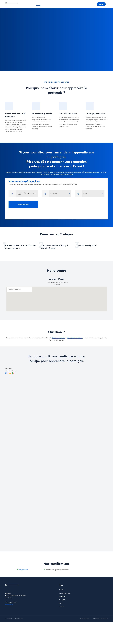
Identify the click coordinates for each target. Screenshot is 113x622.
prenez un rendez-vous (75, 338)
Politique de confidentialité (100, 619)
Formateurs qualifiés (42, 113)
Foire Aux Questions (58, 338)
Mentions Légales (85, 619)
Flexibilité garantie (68, 113)
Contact (101, 4)
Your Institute (9, 604)
